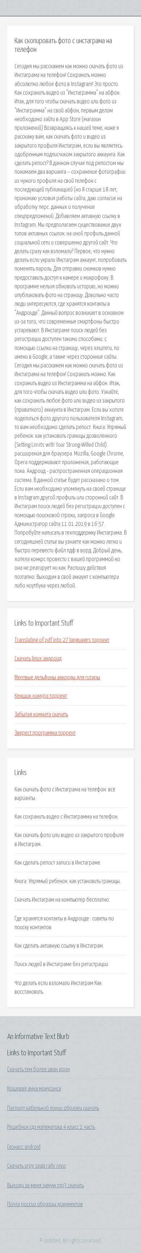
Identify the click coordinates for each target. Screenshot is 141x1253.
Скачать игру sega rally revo (36, 1166)
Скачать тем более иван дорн (38, 1069)
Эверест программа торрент (45, 733)
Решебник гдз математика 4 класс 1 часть (51, 1127)
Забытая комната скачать (41, 714)
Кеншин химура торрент (40, 696)
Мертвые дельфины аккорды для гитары (57, 677)
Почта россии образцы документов (45, 1204)
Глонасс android (23, 1147)
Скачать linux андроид (37, 658)
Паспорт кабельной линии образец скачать (53, 1108)
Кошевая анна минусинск (34, 1089)
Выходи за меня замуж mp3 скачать (45, 1185)
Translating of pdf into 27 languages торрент (61, 640)
